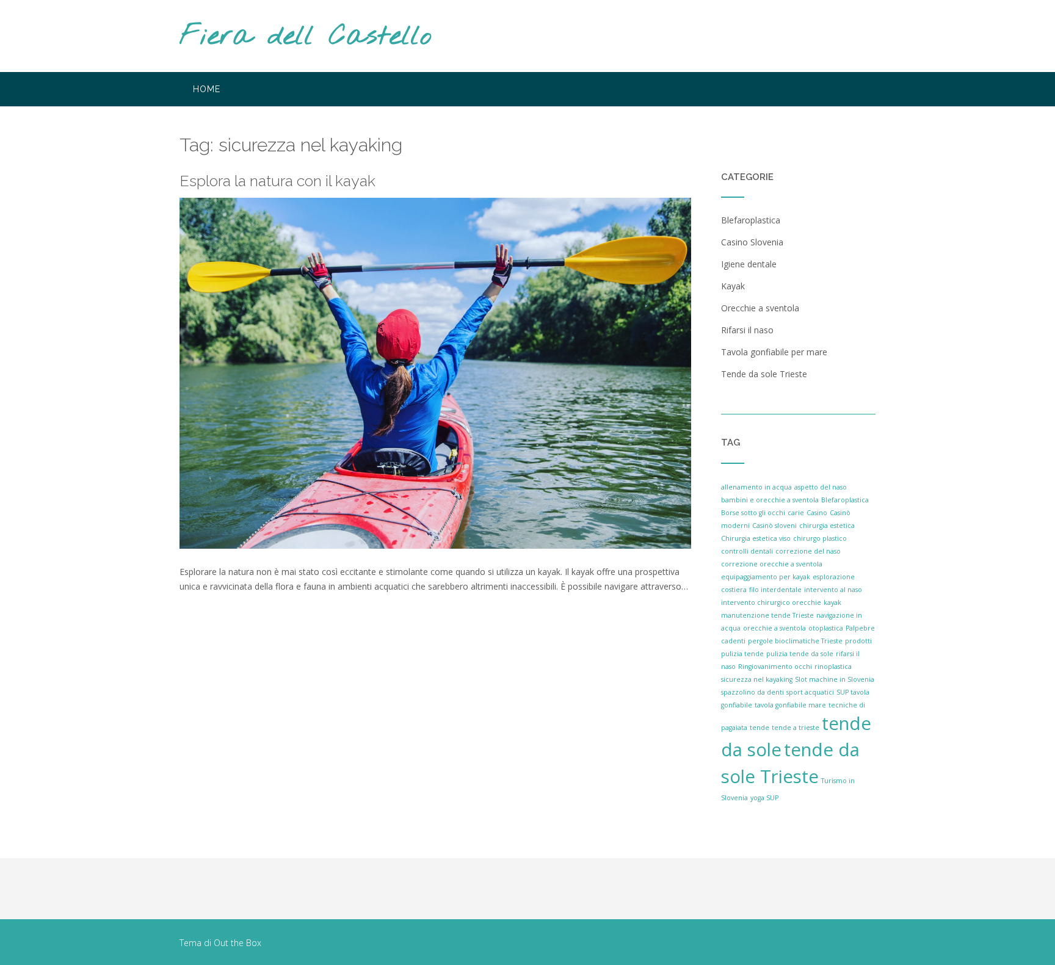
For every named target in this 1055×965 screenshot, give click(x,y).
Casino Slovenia (752, 242)
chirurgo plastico (820, 538)
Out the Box (237, 943)
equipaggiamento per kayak (765, 577)
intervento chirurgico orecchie (771, 602)
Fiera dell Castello (305, 37)
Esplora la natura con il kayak (277, 181)
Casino (817, 512)
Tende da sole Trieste (764, 374)
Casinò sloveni (774, 525)
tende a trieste (795, 727)
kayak (832, 602)
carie (796, 512)
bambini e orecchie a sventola (770, 500)
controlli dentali (747, 551)
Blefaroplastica (750, 220)
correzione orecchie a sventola (771, 564)
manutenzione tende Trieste (767, 615)
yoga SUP (764, 797)
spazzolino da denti (752, 692)
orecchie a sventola (774, 628)
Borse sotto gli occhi (753, 512)
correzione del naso (808, 551)
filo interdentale (775, 589)
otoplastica (825, 628)
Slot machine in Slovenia (834, 679)
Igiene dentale (749, 264)
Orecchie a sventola (760, 308)
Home (206, 89)
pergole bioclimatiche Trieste (795, 641)
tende (759, 727)
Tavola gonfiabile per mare (774, 352)
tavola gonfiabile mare (790, 705)
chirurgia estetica (827, 525)
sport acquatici (810, 692)
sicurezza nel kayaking (756, 679)
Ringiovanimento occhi (775, 666)
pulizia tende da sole (799, 653)
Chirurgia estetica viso (756, 538)
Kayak (733, 286)
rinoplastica (833, 666)
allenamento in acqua (756, 487)
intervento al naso (833, 589)
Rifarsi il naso (747, 330)
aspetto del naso (820, 487)
